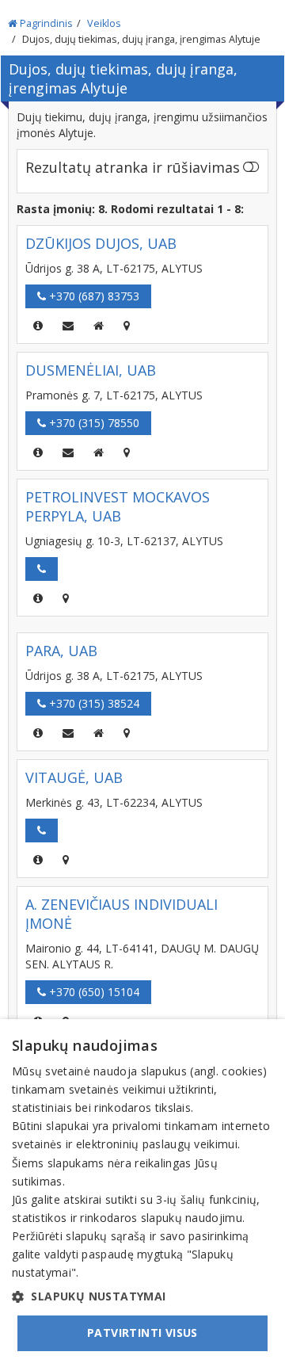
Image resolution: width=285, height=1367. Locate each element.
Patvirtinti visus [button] (142, 1332)
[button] (142, 1296)
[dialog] (142, 1193)
